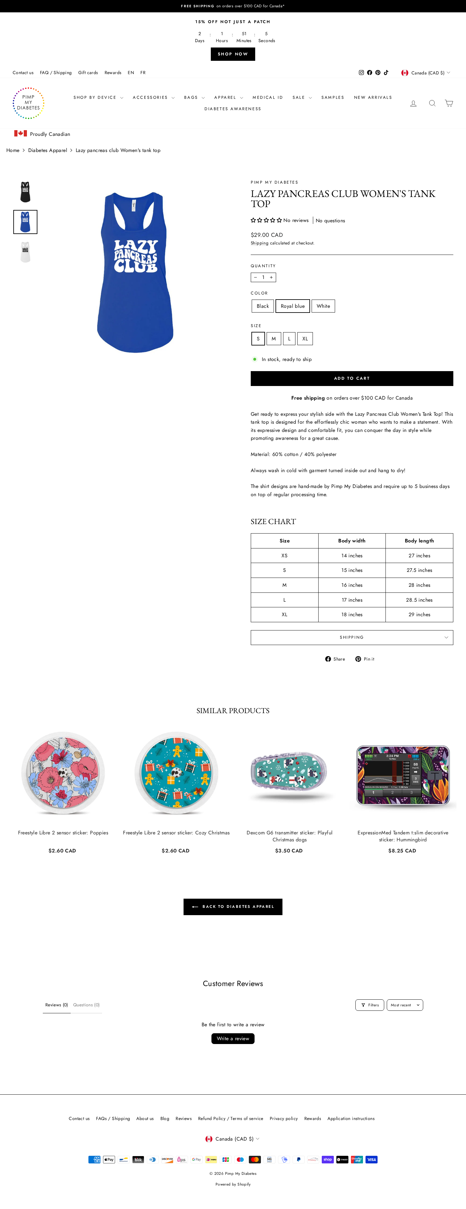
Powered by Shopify (233, 1184)
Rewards (113, 72)
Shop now (233, 54)
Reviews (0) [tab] (56, 1005)
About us (145, 1118)
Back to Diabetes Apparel (237, 906)
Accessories (151, 97)
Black (263, 306)
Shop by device (96, 97)
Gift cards (88, 72)
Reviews (184, 1118)
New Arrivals (373, 97)
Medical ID (268, 97)
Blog (165, 1118)
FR (143, 72)
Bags (192, 97)
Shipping (260, 243)
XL (305, 338)
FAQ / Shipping (56, 72)
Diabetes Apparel (47, 150)
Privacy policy (284, 1118)
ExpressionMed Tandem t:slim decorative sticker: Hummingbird (403, 836)
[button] (267, 220)
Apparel (226, 97)
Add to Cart (63, 849)
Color (259, 293)
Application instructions (351, 1118)
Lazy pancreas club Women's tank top (118, 150)
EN (131, 72)
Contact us (23, 72)
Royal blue (293, 306)
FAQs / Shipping (113, 1118)
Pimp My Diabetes (275, 182)
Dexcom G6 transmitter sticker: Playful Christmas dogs (290, 836)
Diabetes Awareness (233, 109)
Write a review (233, 1038)
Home (13, 150)
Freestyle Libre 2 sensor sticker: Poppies (63, 832)
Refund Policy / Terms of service (230, 1118)
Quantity (263, 266)
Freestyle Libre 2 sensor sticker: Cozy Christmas (176, 832)
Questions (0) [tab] (86, 1005)
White (323, 306)
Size (256, 326)
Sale (300, 97)
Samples (332, 97)
